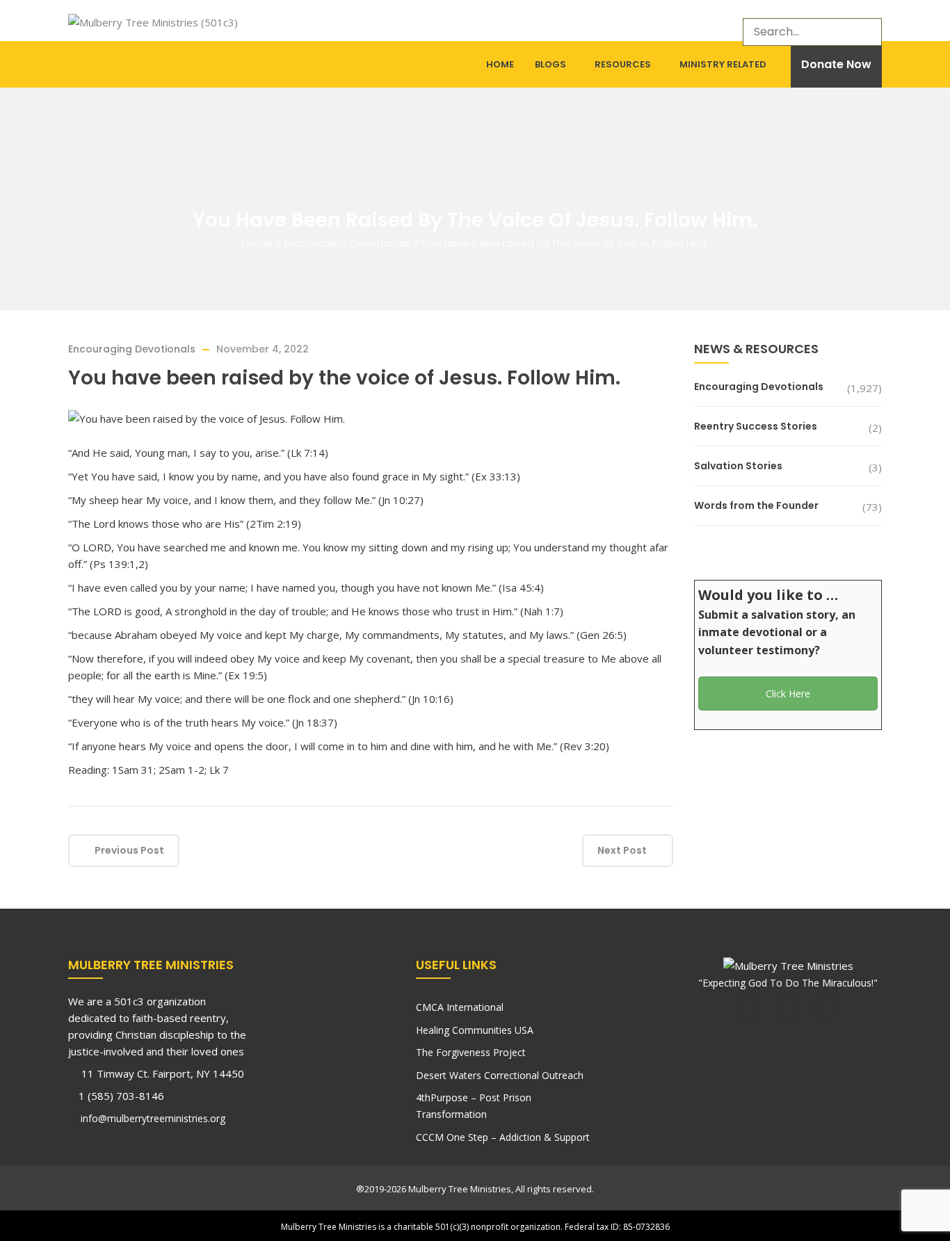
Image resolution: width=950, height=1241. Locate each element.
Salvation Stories (738, 466)
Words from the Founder (756, 505)
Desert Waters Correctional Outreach (499, 1075)
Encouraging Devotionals (347, 243)
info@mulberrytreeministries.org (151, 1118)
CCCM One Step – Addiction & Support (503, 1137)
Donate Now (836, 64)
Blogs (550, 64)
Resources (623, 64)
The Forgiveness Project (471, 1052)
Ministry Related (722, 64)
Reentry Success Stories (755, 426)
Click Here (788, 693)
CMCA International (460, 1007)
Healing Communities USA (474, 1030)
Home (500, 64)
